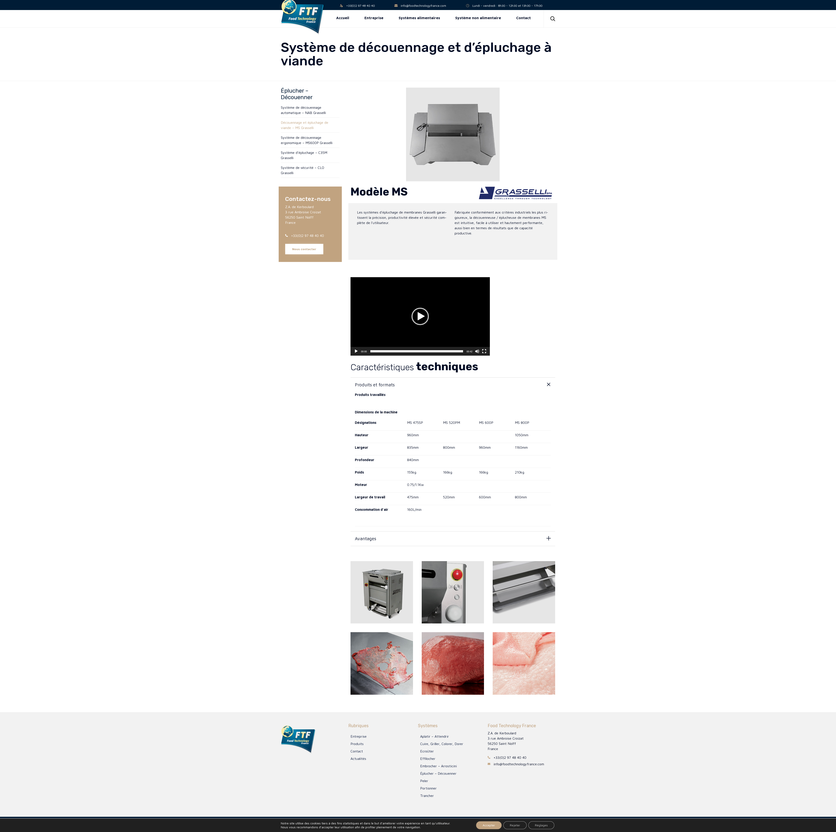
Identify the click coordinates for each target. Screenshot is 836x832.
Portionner (428, 788)
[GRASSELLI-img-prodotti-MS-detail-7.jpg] (453, 663)
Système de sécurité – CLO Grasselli (302, 170)
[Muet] (477, 351)
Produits (357, 744)
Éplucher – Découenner (438, 773)
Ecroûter (427, 751)
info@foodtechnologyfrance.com (423, 5)
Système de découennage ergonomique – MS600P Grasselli (306, 140)
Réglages (541, 825)
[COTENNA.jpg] (524, 663)
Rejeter (515, 825)
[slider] (416, 351)
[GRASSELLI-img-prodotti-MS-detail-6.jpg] (382, 663)
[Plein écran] (484, 351)
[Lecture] (356, 351)
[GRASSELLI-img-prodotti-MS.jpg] (382, 592)
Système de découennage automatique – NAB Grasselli (303, 110)
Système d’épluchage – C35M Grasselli (304, 155)
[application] (420, 316)
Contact (357, 751)
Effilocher (427, 759)
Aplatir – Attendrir (434, 736)
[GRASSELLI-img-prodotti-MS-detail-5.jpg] (524, 592)
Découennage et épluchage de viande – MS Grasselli (304, 125)
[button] (304, 249)
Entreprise (359, 736)
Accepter (489, 825)
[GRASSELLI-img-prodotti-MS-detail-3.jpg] (453, 592)
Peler (424, 781)
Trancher (427, 796)
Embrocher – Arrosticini (438, 766)
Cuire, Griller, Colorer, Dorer (441, 744)
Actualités (358, 759)
